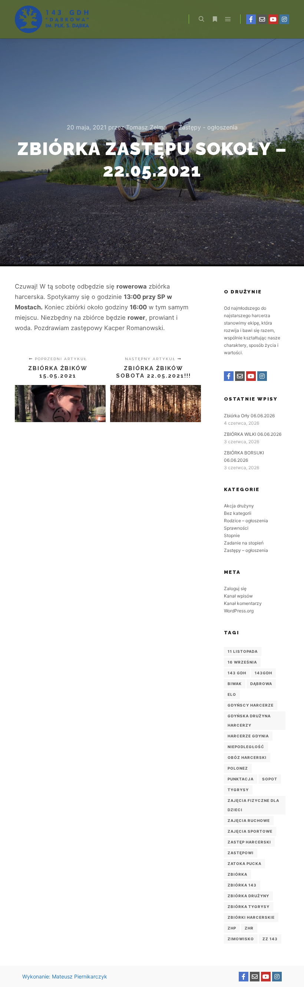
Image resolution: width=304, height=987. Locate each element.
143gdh (263, 673)
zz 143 (270, 939)
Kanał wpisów (238, 596)
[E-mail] (262, 19)
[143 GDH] (52, 19)
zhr (249, 928)
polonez (238, 768)
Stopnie (232, 535)
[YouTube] (273, 19)
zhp (232, 928)
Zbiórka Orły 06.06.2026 (249, 415)
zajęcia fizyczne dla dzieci (253, 805)
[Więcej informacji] (214, 19)
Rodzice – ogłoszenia (246, 520)
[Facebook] (251, 19)
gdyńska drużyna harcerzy (249, 720)
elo (232, 694)
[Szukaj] (201, 19)
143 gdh (237, 673)
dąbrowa (261, 683)
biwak (235, 683)
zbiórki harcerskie (251, 917)
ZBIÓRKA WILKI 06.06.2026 (252, 434)
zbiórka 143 (242, 885)
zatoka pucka (244, 863)
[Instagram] (284, 19)
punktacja (241, 779)
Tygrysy (238, 789)
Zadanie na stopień (244, 543)
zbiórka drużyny (248, 896)
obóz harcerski (247, 757)
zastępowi (241, 853)
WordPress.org (239, 610)
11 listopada (243, 651)
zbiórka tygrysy (249, 906)
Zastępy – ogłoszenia (246, 550)
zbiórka (237, 874)
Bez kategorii (237, 513)
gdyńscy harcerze (251, 705)
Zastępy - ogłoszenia (208, 127)
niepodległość (246, 746)
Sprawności (236, 528)
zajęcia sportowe (250, 831)
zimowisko (241, 939)
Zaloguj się (235, 588)
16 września (242, 662)
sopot (269, 779)
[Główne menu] (228, 19)
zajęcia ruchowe (249, 820)
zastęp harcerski (249, 842)
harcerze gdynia (248, 736)
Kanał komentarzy (243, 603)
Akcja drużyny (239, 506)
